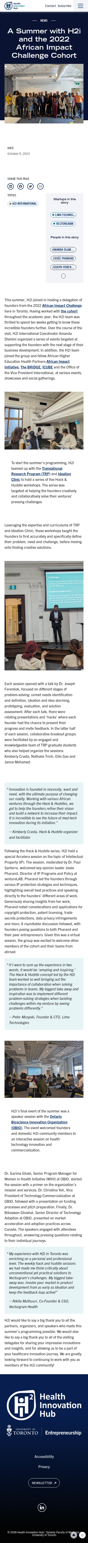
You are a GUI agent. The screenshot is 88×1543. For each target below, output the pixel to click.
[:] (63, 276)
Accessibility (44, 1456)
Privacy (44, 1466)
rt (76, 311)
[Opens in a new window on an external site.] (42, 1507)
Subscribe (64, 6)
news (44, 20)
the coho (68, 311)
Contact (50, 6)
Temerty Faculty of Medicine (62, 1532)
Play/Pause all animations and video (82, 1535)
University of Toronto (44, 1534)
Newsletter (42, 1483)
